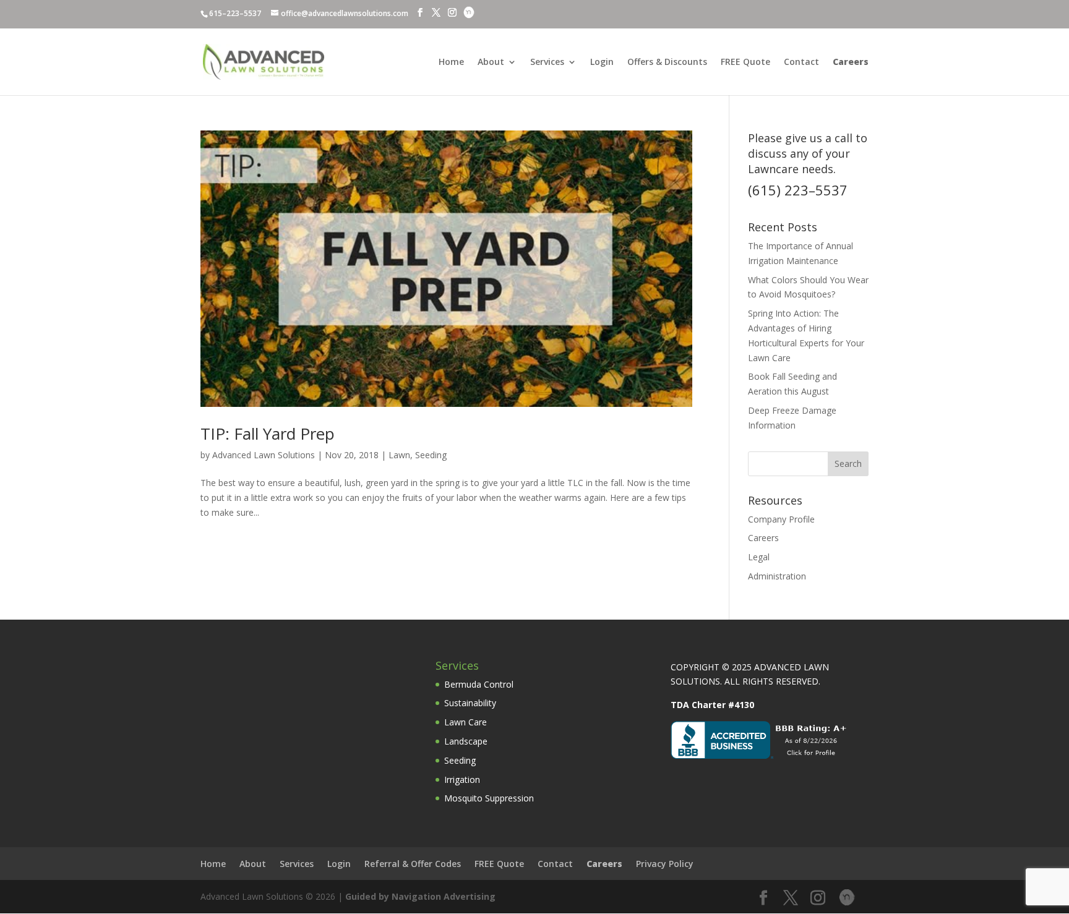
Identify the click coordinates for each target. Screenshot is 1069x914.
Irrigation (462, 779)
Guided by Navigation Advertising (420, 896)
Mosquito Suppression (489, 798)
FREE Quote (745, 62)
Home (451, 62)
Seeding (431, 455)
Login (602, 62)
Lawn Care (465, 722)
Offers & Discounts (667, 62)
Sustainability (470, 703)
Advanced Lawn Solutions (263, 455)
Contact (801, 62)
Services (547, 62)
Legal (759, 557)
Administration (777, 576)
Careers (763, 538)
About (491, 62)
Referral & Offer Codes (412, 863)
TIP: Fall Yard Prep (267, 433)
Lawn (399, 455)
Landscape (465, 741)
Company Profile (781, 519)
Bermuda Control (478, 684)
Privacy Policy (664, 863)
